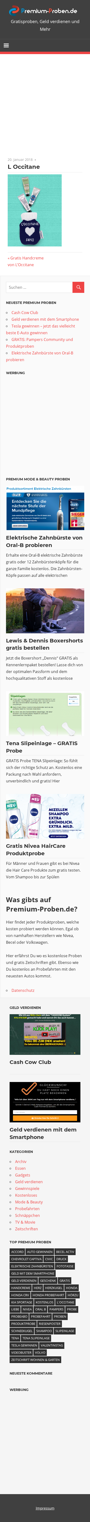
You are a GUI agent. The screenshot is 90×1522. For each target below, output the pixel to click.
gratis (65, 1280)
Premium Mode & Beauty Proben (38, 479)
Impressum (45, 1508)
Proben (60, 1316)
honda (71, 1288)
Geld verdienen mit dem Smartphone (45, 319)
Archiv (20, 1161)
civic (49, 1259)
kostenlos (44, 1302)
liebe (15, 1309)
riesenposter (49, 1323)
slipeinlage (64, 1331)
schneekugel (22, 1331)
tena (15, 1338)
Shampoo (44, 1331)
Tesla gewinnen (24, 1345)
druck (61, 1259)
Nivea (27, 1309)
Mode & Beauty (29, 1202)
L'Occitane (65, 1302)
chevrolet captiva (26, 1259)
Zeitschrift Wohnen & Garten (35, 1360)
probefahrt (40, 1316)
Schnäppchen (27, 1215)
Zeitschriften (26, 1229)
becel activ (65, 1252)
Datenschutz (23, 990)
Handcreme (20, 1288)
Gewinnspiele (27, 1188)
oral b (40, 1309)
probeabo (19, 1316)
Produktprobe (23, 1323)
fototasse (65, 1266)
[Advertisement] (45, 102)
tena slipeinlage (36, 1338)
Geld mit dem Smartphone (32, 1273)
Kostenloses (26, 1195)
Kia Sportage (21, 1302)
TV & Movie (25, 1222)
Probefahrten (27, 1208)
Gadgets (22, 1175)
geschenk (48, 1280)
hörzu (73, 1295)
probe (72, 1309)
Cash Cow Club (25, 312)
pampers (56, 1309)
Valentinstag (52, 1345)
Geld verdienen (25, 1008)
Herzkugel (53, 1288)
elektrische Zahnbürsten (32, 1266)
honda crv (20, 1295)
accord (17, 1252)
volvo (40, 1352)
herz (38, 1288)
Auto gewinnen (40, 1252)
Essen (20, 1168)
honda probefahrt (48, 1295)
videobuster (21, 1352)
